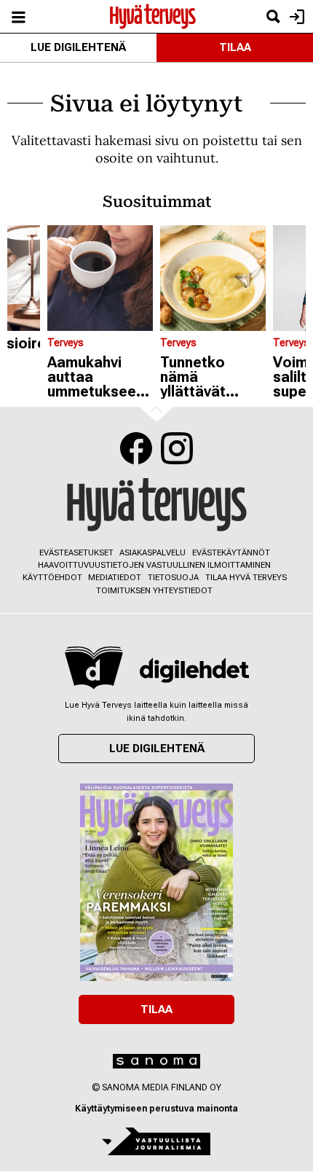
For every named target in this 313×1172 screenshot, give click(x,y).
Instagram (177, 448)
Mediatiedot (114, 577)
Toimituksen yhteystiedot (154, 590)
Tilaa (235, 47)
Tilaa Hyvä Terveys (246, 577)
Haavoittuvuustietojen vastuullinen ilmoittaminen (154, 565)
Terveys (65, 342)
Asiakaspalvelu (152, 553)
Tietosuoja (173, 577)
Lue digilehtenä (78, 47)
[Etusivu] (153, 15)
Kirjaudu (295, 16)
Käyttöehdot (52, 577)
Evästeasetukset (76, 553)
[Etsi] (273, 16)
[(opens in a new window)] (194, 670)
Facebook (136, 448)
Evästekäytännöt (231, 553)
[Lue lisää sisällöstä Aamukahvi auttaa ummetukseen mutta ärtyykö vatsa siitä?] (100, 278)
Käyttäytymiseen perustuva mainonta (156, 1108)
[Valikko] (18, 16)
